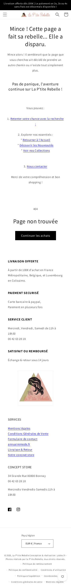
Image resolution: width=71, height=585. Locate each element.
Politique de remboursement (37, 563)
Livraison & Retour (20, 449)
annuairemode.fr (19, 444)
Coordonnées (51, 576)
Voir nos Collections (36, 150)
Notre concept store (21, 455)
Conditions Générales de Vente (28, 433)
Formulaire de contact (22, 439)
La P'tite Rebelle (20, 555)
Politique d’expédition (28, 576)
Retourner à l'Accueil (36, 140)
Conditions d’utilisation (53, 570)
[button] (5, 14)
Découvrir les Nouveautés (36, 145)
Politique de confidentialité (23, 570)
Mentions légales (19, 428)
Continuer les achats (35, 235)
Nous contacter (37, 166)
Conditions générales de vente (26, 581)
